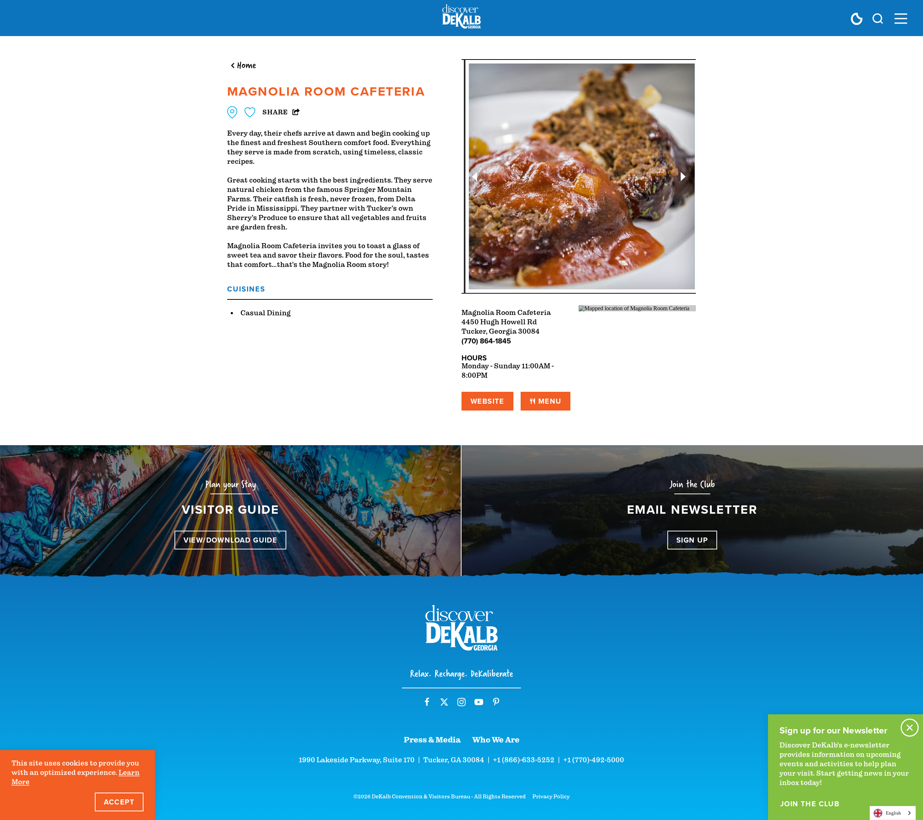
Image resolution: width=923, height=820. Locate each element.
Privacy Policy (551, 796)
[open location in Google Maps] (634, 308)
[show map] (232, 112)
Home (246, 65)
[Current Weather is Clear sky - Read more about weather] (856, 18)
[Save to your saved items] (249, 112)
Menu (550, 401)
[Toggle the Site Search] (878, 18)
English (893, 813)
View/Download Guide (231, 540)
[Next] (683, 177)
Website (487, 401)
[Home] (461, 18)
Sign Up (692, 540)
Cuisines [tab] (246, 289)
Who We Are (496, 740)
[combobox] (893, 813)
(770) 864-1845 (486, 341)
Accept (119, 802)
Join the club (809, 803)
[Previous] (474, 177)
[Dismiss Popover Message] (910, 728)
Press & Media (432, 740)
